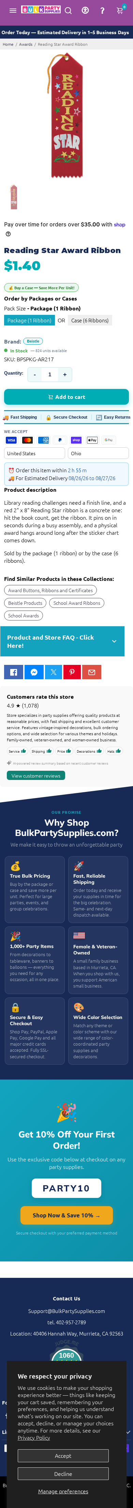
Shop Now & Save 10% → (67, 1215)
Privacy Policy (34, 1437)
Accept (63, 1455)
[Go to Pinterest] (71, 672)
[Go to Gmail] (91, 672)
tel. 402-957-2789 (66, 1322)
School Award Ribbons (77, 602)
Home (8, 44)
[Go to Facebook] (13, 672)
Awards (25, 44)
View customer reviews (36, 775)
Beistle (33, 341)
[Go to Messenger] (34, 672)
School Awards (23, 615)
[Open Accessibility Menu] (85, 10)
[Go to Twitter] (53, 672)
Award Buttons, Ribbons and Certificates (50, 590)
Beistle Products (25, 602)
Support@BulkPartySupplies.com (66, 1310)
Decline (63, 1473)
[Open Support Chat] (102, 10)
